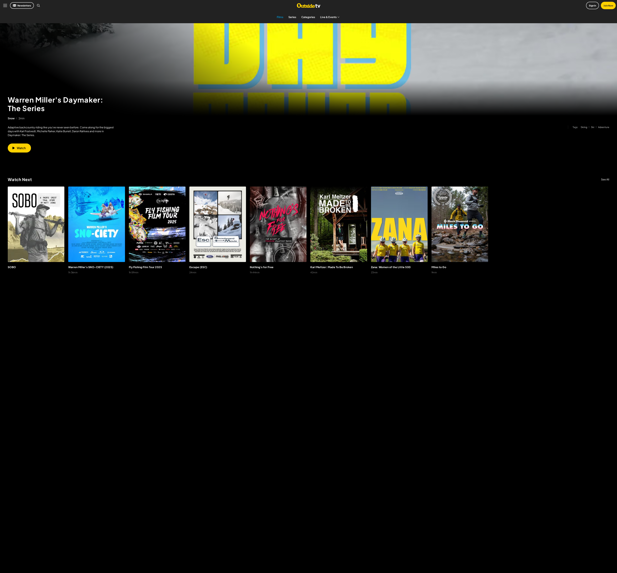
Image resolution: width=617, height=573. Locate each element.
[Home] (308, 5)
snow (11, 118)
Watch (21, 148)
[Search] (38, 5)
